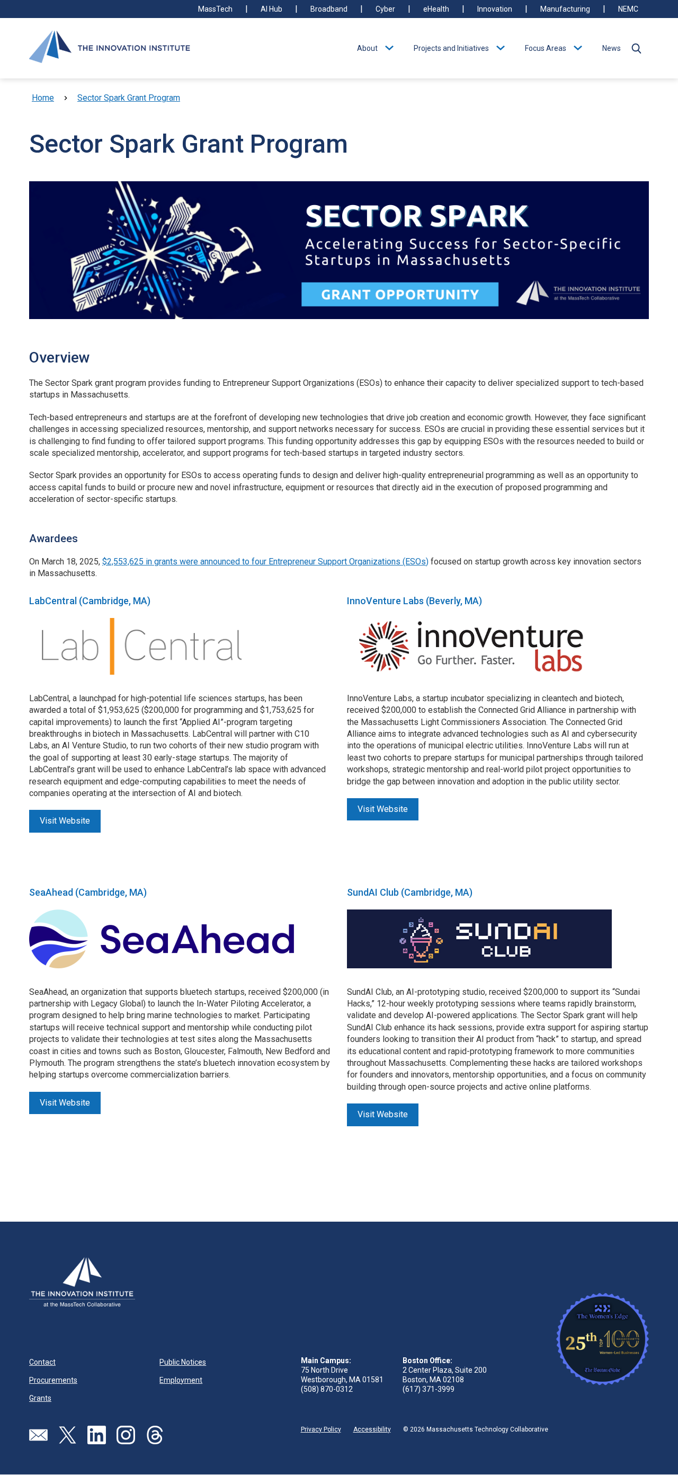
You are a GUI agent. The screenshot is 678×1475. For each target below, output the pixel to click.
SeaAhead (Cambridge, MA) (88, 892)
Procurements (53, 1380)
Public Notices (182, 1362)
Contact (42, 1362)
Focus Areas (545, 48)
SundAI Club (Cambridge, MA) (409, 892)
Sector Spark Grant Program (128, 98)
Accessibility (372, 1429)
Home (43, 98)
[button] (636, 48)
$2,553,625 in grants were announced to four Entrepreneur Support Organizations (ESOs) (265, 562)
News (611, 48)
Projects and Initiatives (451, 48)
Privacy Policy (321, 1429)
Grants (40, 1398)
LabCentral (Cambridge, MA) (89, 600)
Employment (180, 1380)
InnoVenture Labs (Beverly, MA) (414, 600)
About (367, 48)
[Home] (109, 48)
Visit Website (65, 821)
